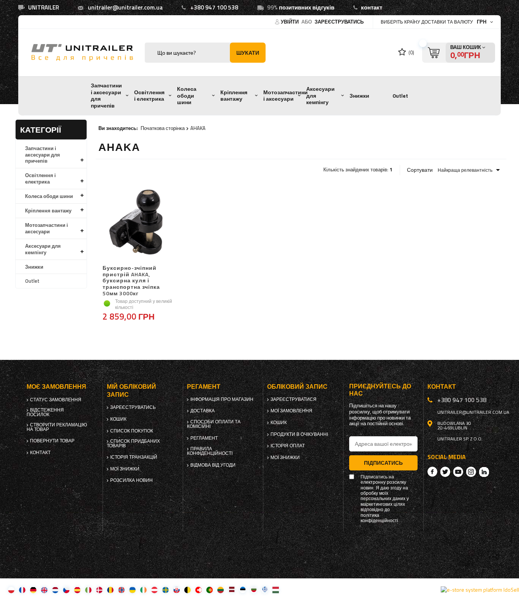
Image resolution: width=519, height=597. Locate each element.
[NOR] (121, 589)
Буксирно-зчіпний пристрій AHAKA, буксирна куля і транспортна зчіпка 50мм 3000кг (131, 281)
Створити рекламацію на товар (57, 427)
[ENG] (44, 589)
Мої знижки (124, 469)
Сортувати (420, 169)
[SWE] (165, 589)
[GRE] (264, 589)
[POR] (209, 589)
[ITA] (88, 589)
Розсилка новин (131, 480)
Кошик (118, 419)
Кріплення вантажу (233, 96)
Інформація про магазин (221, 399)
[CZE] (66, 589)
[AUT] (154, 589)
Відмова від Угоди (213, 465)
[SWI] (198, 589)
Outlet (400, 96)
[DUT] (55, 589)
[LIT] (220, 589)
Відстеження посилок (45, 412)
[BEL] (187, 589)
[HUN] (275, 589)
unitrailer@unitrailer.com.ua (125, 7)
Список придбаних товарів (133, 443)
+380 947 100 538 (214, 7)
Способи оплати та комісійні (214, 424)
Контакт (40, 452)
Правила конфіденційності (210, 451)
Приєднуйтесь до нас (380, 390)
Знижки (359, 96)
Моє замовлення (56, 387)
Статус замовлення (55, 399)
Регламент (204, 438)
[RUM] (110, 589)
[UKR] (132, 589)
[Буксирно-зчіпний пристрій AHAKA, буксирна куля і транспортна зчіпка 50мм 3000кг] (139, 223)
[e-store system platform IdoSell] (480, 589)
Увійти (290, 21)
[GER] (33, 589)
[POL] (11, 589)
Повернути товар (52, 441)
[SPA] (77, 589)
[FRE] (22, 589)
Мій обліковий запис (131, 391)
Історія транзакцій (133, 457)
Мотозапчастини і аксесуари (285, 96)
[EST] (242, 589)
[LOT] (231, 589)
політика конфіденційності (379, 518)
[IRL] (143, 589)
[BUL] (253, 589)
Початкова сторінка (163, 128)
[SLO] (176, 589)
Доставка (202, 411)
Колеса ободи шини (186, 95)
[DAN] (99, 589)
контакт (371, 7)
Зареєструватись (339, 21)
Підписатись (383, 463)
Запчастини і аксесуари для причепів (106, 95)
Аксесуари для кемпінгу (320, 95)
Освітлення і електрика (149, 96)
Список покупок (131, 431)
